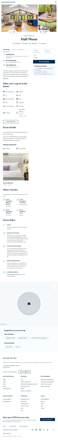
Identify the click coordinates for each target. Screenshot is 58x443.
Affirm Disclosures (7, 433)
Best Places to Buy (7, 388)
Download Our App (25, 399)
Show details (8, 57)
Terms (4, 426)
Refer (42, 406)
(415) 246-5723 (6, 367)
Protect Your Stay (24, 406)
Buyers (4, 381)
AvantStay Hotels (24, 403)
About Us (43, 401)
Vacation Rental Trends (26, 381)
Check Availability (44, 62)
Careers (42, 403)
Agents (4, 379)
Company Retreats (7, 399)
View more (5, 78)
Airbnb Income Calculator (46, 384)
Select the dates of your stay (13, 274)
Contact (42, 408)
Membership (23, 401)
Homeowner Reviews (45, 386)
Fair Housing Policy (23, 426)
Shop (22, 408)
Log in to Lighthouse (24, 371)
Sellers (4, 384)
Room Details (20, 49)
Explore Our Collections (26, 391)
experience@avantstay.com (17, 237)
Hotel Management (45, 399)
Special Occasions (7, 401)
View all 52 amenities (10, 121)
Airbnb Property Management (47, 381)
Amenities (13, 49)
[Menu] (55, 2)
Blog (22, 379)
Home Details (6, 49)
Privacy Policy (12, 426)
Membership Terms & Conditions (10, 430)
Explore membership (47, 419)
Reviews (22, 388)
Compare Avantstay (25, 386)
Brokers (4, 386)
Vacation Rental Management (47, 379)
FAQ (22, 410)
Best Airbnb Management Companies (29, 384)
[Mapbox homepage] (3, 324)
